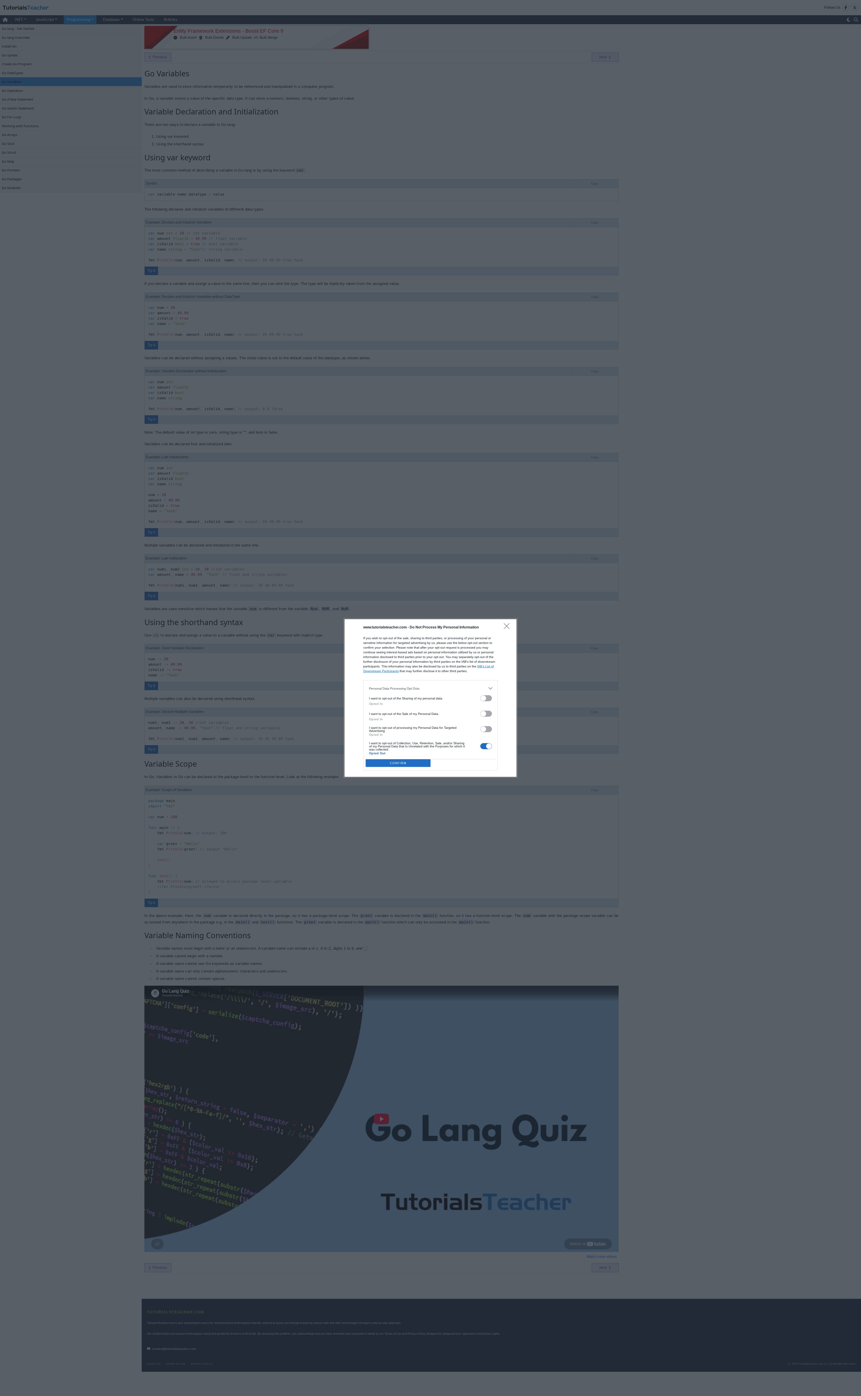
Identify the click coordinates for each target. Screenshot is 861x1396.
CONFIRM (398, 763)
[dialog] (430, 698)
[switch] (486, 698)
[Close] (508, 627)
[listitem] (430, 688)
